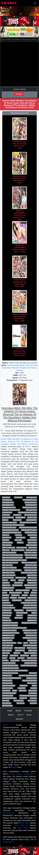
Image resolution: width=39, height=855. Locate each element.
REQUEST (19, 719)
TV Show (25, 774)
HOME (9, 711)
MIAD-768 (22, 375)
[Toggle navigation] (35, 3)
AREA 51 (11, 715)
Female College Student (15, 365)
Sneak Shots (6, 368)
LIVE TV (20, 715)
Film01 (27, 446)
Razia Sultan (23, 828)
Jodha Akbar (25, 823)
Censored (19, 370)
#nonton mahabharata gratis (12, 678)
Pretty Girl (28, 365)
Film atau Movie (14, 774)
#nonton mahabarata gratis (27, 675)
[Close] (21, 14)
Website (14, 767)
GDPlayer (19, 94)
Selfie (13, 368)
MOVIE (18, 711)
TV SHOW (28, 711)
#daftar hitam (32, 517)
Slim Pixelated (21, 368)
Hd (28, 368)
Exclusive (33, 368)
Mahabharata (8, 813)
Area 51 (33, 774)
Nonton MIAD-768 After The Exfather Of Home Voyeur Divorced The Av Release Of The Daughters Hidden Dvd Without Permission (19, 441)
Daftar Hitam (8, 842)
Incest (35, 365)
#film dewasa (7, 545)
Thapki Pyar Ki (20, 825)
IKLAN (29, 715)
